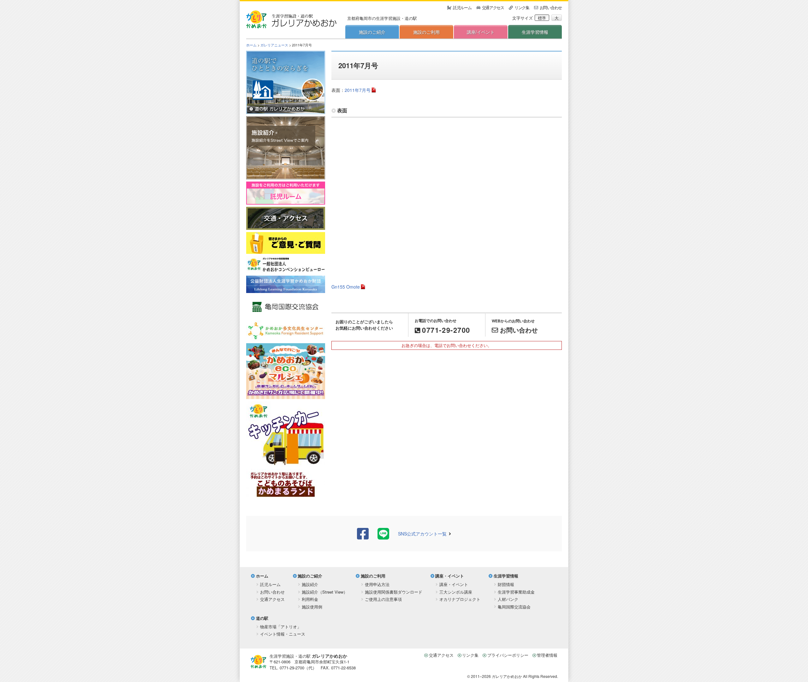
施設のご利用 (426, 32)
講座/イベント (481, 32)
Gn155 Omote (345, 287)
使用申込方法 (377, 584)
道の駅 (262, 618)
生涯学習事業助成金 (516, 592)
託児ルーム (462, 7)
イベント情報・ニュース (282, 634)
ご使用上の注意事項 (383, 599)
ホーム (251, 44)
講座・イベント (449, 576)
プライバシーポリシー (507, 655)
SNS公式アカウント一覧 (422, 533)
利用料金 (310, 599)
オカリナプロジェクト (459, 599)
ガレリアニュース (274, 44)
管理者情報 (547, 655)
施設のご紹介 (372, 32)
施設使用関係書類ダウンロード (393, 592)
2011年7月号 (358, 90)
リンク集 (521, 7)
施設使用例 (312, 607)
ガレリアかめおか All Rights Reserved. (525, 676)
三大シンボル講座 (455, 592)
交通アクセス (493, 7)
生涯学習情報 (535, 32)
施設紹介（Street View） (325, 592)
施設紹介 (310, 584)
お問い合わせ (551, 7)
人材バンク (508, 599)
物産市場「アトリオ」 (280, 627)
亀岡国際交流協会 (514, 607)
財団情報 (506, 584)
